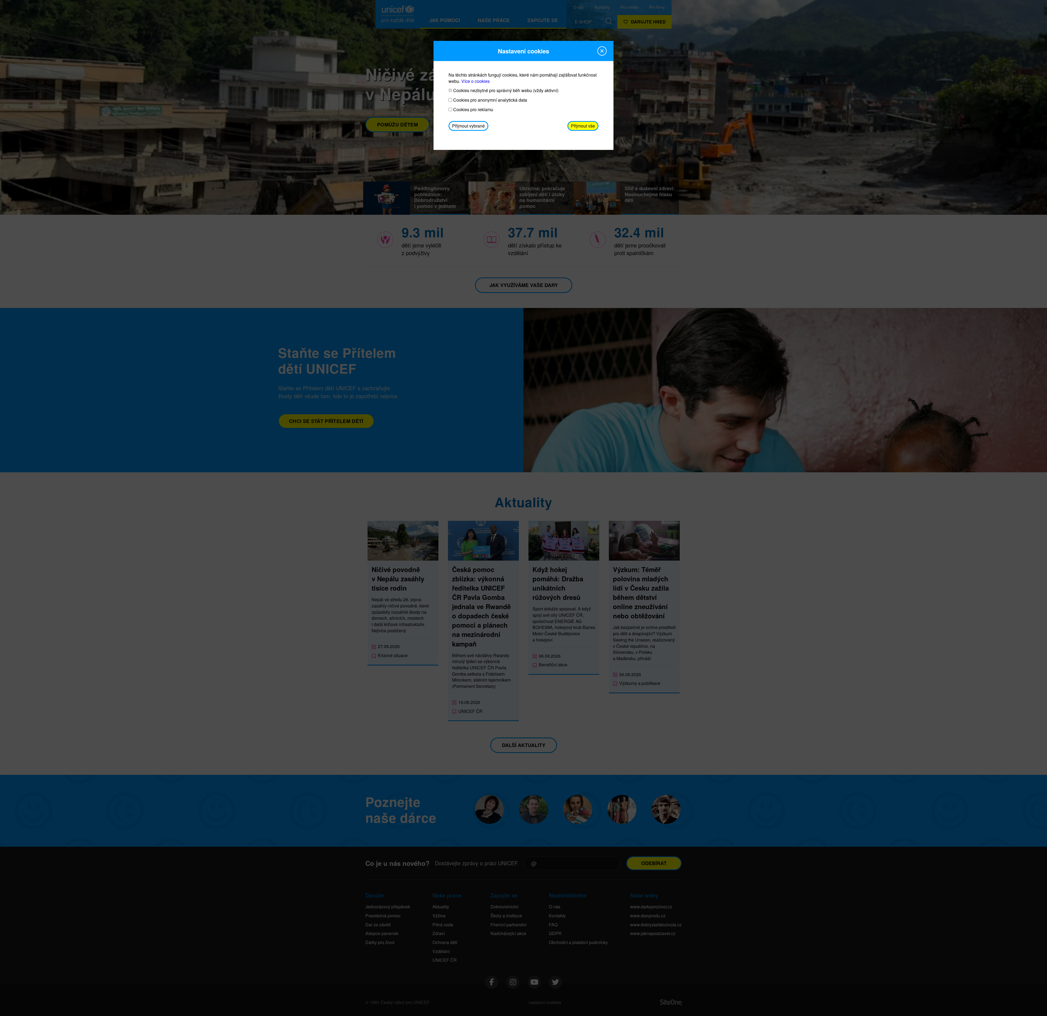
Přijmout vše (583, 126)
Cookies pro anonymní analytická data (489, 100)
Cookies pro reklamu (472, 110)
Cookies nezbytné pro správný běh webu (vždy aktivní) (505, 90)
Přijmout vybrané (468, 126)
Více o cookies (475, 81)
